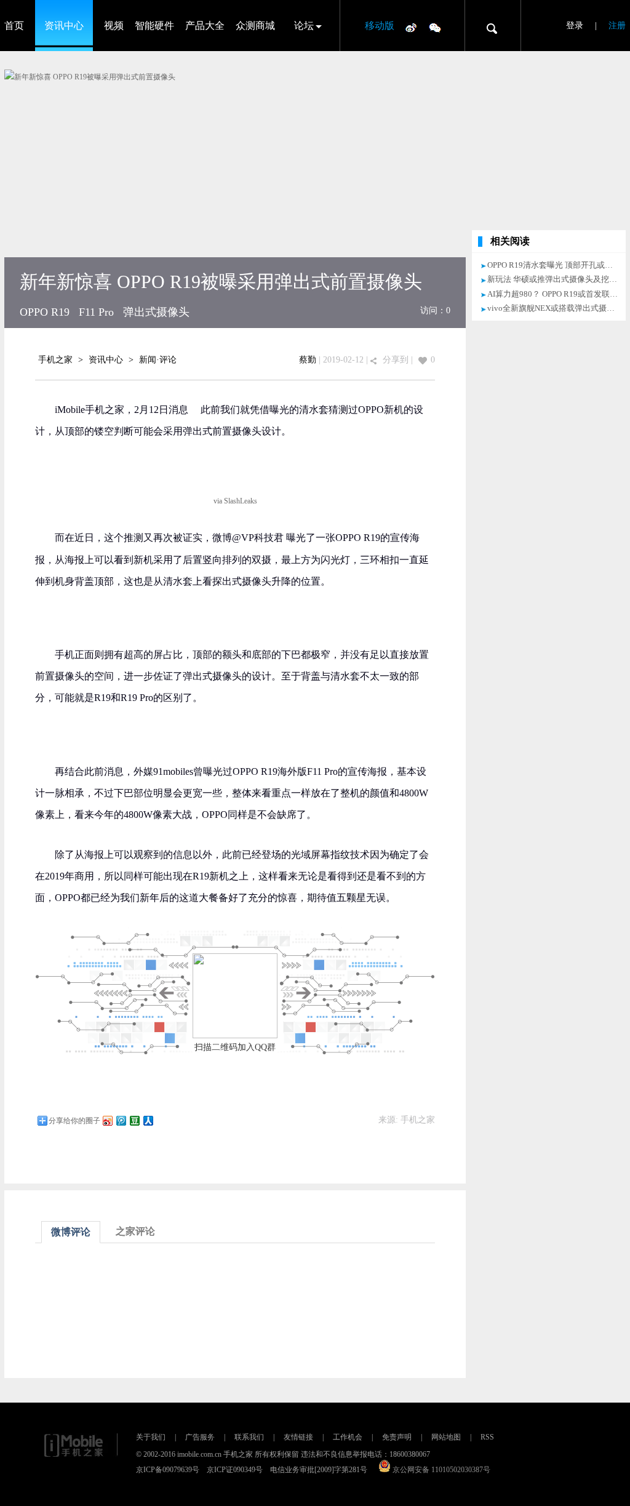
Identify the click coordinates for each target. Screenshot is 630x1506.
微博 (411, 27)
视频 (114, 25)
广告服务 (200, 1437)
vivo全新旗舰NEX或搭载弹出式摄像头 (555, 308)
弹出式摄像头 (156, 312)
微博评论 (70, 1232)
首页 (14, 25)
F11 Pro (96, 312)
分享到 (396, 359)
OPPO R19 (45, 312)
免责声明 (397, 1437)
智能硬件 (154, 25)
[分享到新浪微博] (107, 1120)
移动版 (379, 25)
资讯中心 (64, 25)
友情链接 (298, 1437)
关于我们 (150, 1437)
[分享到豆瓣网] (134, 1120)
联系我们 (249, 1437)
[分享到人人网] (147, 1120)
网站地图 (446, 1437)
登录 (574, 25)
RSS (487, 1437)
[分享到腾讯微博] (120, 1120)
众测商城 (255, 25)
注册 (617, 25)
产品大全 (205, 25)
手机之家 (55, 359)
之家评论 (135, 1231)
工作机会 (347, 1437)
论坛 (304, 25)
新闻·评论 (158, 359)
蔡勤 (307, 359)
